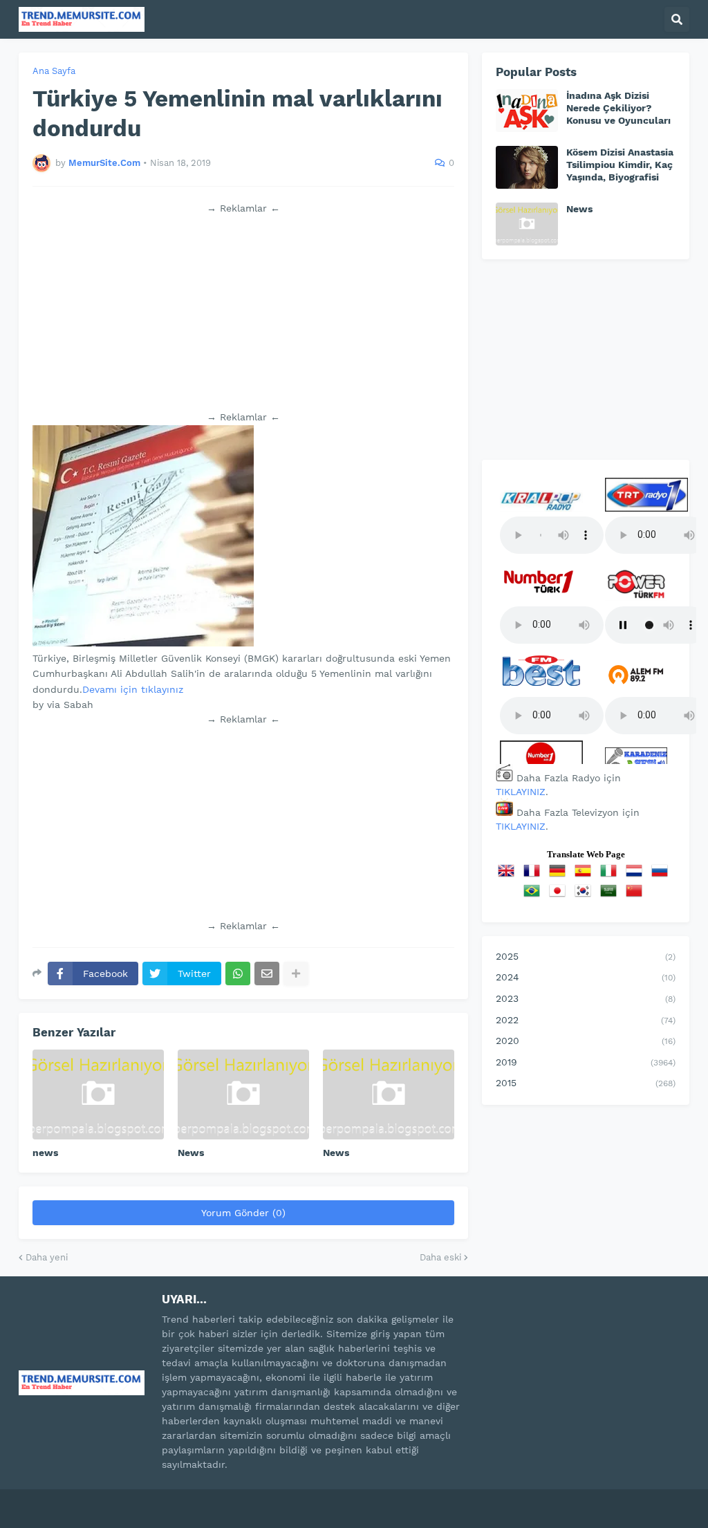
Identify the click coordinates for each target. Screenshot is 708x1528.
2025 (586, 956)
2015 (586, 1082)
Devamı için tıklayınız (132, 689)
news (45, 1152)
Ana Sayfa (53, 70)
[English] (509, 875)
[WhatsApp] (237, 973)
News (191, 1152)
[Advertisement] (243, 312)
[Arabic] (611, 895)
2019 (586, 1062)
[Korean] (586, 895)
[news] (98, 1094)
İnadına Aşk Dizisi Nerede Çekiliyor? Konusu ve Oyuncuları (618, 108)
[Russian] (662, 875)
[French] (534, 875)
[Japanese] (560, 895)
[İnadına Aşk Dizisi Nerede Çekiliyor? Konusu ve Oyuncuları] (527, 110)
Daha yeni (47, 1257)
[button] (676, 19)
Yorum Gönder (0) (243, 1212)
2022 (586, 1019)
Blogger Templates (167, 1499)
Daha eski (440, 1257)
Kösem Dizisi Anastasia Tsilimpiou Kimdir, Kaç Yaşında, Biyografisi (619, 165)
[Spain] (586, 875)
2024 (586, 976)
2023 (586, 998)
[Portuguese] (534, 895)
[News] (243, 1094)
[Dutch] (637, 875)
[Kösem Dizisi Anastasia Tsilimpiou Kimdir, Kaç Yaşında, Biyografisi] (527, 167)
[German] (560, 875)
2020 (586, 1040)
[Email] (266, 973)
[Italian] (611, 875)
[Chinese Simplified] (637, 895)
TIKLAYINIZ (521, 791)
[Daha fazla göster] (295, 973)
